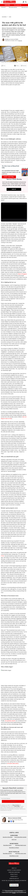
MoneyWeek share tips (7, 854)
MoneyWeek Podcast (7, 846)
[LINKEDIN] (11, 821)
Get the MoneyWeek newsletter (20, 838)
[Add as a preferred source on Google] (14, 886)
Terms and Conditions (14, 873)
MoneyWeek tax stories (14, 857)
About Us (14, 869)
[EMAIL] (14, 821)
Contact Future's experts (14, 871)
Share (4, 65)
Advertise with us (14, 879)
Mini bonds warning (13, 7)
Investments (4, 16)
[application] (14, 211)
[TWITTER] (9, 821)
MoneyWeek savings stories (20, 854)
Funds (10, 16)
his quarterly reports (10, 720)
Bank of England (22, 274)
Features (20, 40)
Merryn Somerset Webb (12, 39)
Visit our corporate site (18, 892)
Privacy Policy (14, 875)
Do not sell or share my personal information (14, 881)
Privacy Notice (17, 806)
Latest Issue (14, 840)
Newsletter (24, 65)
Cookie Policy (14, 877)
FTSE (2, 556)
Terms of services (15, 805)
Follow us (17, 65)
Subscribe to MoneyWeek (7, 838)
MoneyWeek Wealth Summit (20, 846)
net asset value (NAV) (12, 763)
